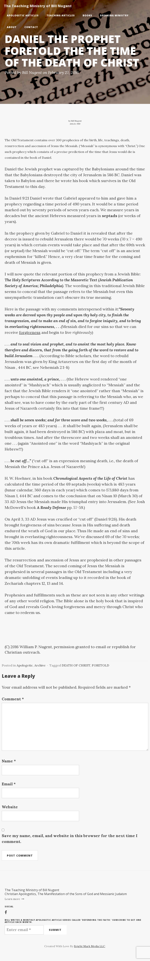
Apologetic (25, 665)
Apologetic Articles (23, 15)
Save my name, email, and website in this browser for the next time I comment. (70, 838)
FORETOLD (100, 665)
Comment (13, 698)
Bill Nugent (32, 72)
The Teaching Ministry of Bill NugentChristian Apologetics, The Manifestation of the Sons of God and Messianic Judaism (66, 892)
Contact (31, 27)
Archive (40, 665)
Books (87, 15)
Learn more (13, 899)
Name (9, 760)
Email (9, 783)
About (12, 27)
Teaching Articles (60, 15)
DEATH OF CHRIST (76, 665)
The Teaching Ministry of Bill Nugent (38, 6)
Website (10, 806)
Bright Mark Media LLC (89, 946)
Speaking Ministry (114, 15)
